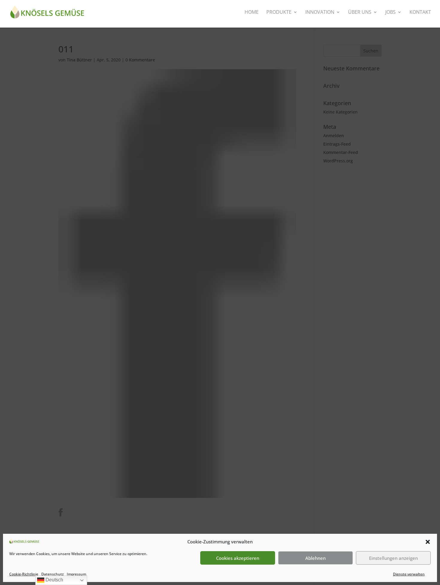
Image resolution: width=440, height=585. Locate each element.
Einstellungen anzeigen (393, 558)
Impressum (76, 574)
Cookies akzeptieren (237, 558)
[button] (428, 542)
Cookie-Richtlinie (23, 574)
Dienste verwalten (409, 574)
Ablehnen (315, 558)
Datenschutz (52, 574)
